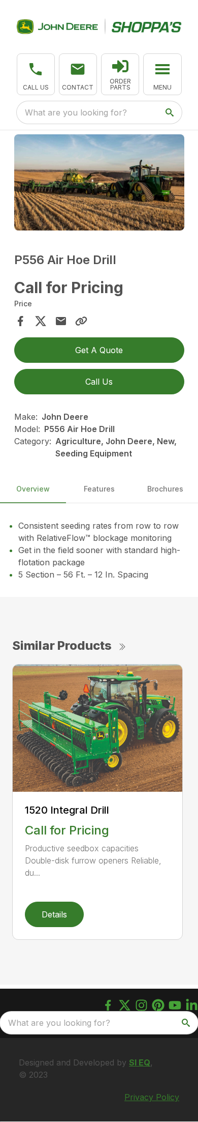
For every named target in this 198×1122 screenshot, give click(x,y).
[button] (36, 74)
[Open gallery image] (99, 182)
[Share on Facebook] (20, 321)
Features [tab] (99, 488)
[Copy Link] (81, 321)
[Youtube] (175, 1005)
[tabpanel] (99, 183)
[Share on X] (41, 321)
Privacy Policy (151, 1097)
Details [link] (54, 914)
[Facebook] (108, 1005)
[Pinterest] (158, 1005)
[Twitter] (124, 1005)
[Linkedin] (191, 1005)
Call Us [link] (99, 382)
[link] (120, 74)
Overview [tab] (33, 488)
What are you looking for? (76, 112)
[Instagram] (141, 1005)
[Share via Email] (61, 321)
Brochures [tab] (165, 488)
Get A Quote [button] (99, 350)
